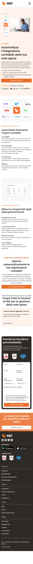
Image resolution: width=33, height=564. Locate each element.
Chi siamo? (5, 521)
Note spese (5, 489)
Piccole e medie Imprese (9, 477)
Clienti (4, 510)
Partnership (5, 534)
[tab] (15, 329)
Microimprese (6, 474)
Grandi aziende (6, 480)
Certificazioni (6, 531)
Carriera (4, 527)
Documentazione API (8, 513)
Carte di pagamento (8, 492)
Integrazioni (5, 498)
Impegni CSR (5, 524)
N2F (3, 542)
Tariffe (4, 495)
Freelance (5, 471)
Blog (3, 506)
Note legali (14, 542)
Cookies (7, 542)
